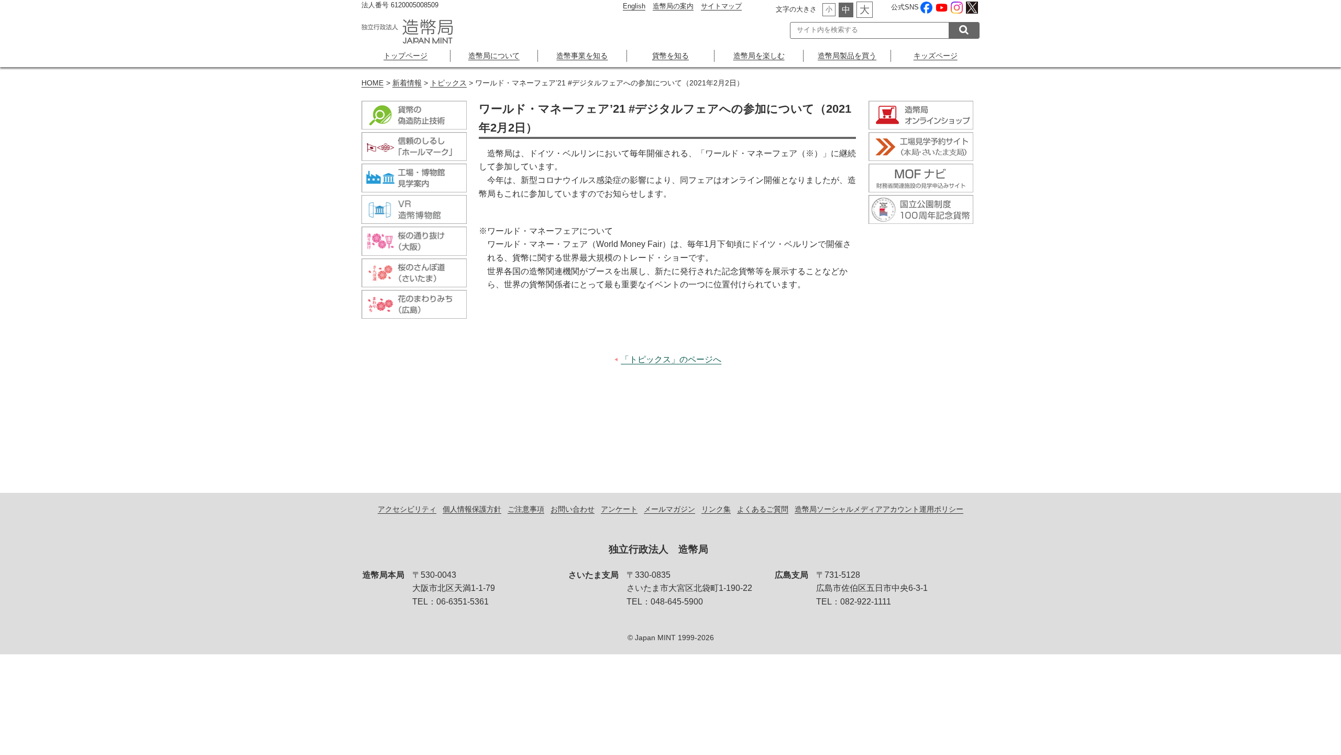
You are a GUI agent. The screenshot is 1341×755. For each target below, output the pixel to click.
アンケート (619, 509)
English (634, 6)
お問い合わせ (573, 509)
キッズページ (936, 55)
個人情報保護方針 (472, 509)
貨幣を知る (670, 55)
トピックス (448, 83)
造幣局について (494, 55)
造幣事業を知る (582, 55)
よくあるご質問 (762, 509)
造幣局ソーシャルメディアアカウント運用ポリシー (879, 509)
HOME (372, 83)
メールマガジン (669, 509)
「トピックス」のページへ (671, 359)
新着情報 (407, 83)
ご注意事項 (526, 509)
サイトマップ (721, 6)
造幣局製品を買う (847, 55)
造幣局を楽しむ (759, 55)
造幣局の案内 (673, 6)
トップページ (405, 55)
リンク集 (716, 509)
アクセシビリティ (407, 509)
